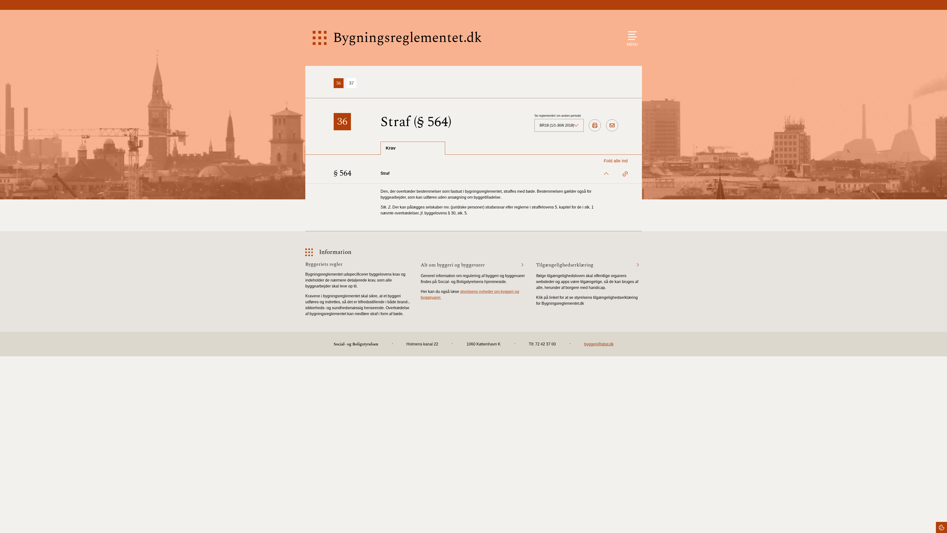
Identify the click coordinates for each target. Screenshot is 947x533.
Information (335, 252)
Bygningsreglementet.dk (407, 37)
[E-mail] (612, 125)
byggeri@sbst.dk (599, 344)
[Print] (595, 125)
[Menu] (631, 35)
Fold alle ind (616, 160)
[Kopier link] (625, 175)
